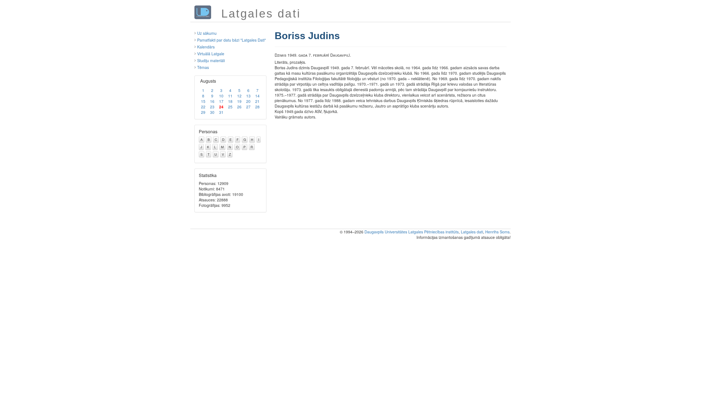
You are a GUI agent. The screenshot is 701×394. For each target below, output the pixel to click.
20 (248, 101)
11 (230, 96)
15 (203, 101)
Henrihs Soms (497, 231)
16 (212, 101)
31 (221, 112)
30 (212, 112)
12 (239, 96)
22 (203, 106)
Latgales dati (472, 231)
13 (248, 96)
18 (230, 101)
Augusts (208, 81)
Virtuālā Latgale (210, 53)
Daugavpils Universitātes (385, 231)
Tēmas (203, 67)
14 (257, 96)
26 (239, 106)
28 (257, 106)
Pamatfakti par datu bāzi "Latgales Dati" (231, 40)
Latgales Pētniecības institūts (433, 231)
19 (239, 101)
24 (221, 106)
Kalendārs (206, 47)
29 (203, 112)
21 (257, 101)
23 (212, 106)
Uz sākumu (207, 33)
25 (230, 106)
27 (248, 106)
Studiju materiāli (211, 60)
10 (221, 96)
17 (221, 101)
